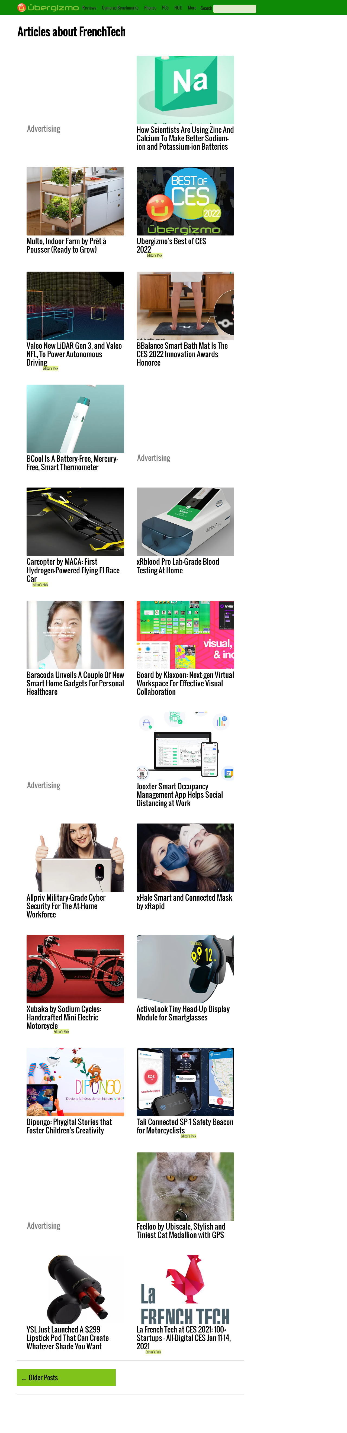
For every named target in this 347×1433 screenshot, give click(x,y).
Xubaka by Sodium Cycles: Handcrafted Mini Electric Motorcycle (64, 1017)
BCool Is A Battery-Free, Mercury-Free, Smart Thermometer (72, 462)
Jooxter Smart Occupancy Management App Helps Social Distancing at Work (180, 794)
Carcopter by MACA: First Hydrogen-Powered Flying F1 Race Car (73, 570)
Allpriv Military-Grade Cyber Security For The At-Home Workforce (66, 906)
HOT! (178, 7)
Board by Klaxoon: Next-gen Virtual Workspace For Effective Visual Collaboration (185, 683)
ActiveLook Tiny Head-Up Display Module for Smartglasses (183, 1013)
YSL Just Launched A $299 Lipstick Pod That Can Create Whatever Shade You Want (68, 1338)
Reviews (89, 7)
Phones (150, 7)
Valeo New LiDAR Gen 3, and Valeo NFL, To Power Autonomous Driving (74, 354)
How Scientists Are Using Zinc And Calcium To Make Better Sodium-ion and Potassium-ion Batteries (185, 138)
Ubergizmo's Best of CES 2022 (171, 245)
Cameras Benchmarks (120, 7)
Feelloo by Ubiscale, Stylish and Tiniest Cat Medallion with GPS (181, 1230)
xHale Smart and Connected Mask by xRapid (184, 901)
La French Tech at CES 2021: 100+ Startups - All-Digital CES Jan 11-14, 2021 (184, 1338)
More (192, 7)
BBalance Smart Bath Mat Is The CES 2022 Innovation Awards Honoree (182, 354)
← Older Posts (39, 1377)
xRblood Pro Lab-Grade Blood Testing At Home (178, 565)
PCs (165, 7)
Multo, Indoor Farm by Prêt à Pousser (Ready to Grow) (66, 245)
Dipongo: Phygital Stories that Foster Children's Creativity (69, 1126)
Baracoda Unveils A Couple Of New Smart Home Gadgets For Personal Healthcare (75, 683)
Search (206, 8)
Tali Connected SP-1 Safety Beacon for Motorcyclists (185, 1126)
